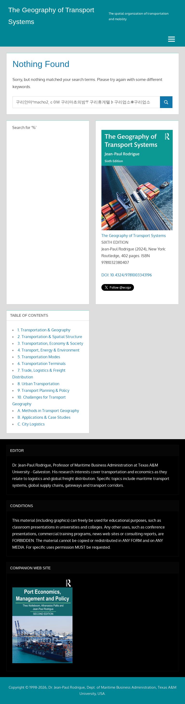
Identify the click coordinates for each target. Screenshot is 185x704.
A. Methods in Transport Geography (48, 410)
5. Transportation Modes (39, 356)
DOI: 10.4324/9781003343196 (126, 275)
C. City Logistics (31, 424)
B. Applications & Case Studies (44, 417)
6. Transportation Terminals (42, 363)
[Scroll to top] (173, 692)
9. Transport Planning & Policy (43, 390)
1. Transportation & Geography (44, 330)
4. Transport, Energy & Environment (48, 350)
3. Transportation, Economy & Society (50, 343)
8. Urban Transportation (38, 383)
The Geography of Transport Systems (133, 235)
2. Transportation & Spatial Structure (50, 336)
